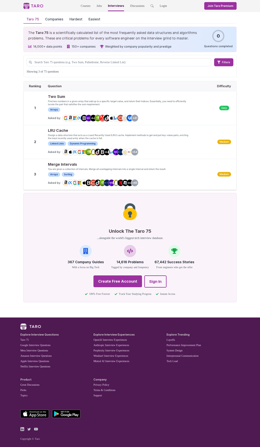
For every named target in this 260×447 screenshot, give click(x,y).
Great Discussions (29, 384)
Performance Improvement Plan (184, 345)
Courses (85, 5)
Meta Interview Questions (34, 350)
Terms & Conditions (104, 390)
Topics (23, 395)
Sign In (155, 281)
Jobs (99, 5)
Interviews (116, 6)
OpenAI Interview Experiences (110, 339)
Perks (23, 390)
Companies (54, 19)
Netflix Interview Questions (35, 366)
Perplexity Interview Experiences (111, 350)
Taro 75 (32, 19)
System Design (175, 350)
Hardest (75, 19)
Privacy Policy (101, 384)
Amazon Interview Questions (36, 355)
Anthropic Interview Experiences (111, 345)
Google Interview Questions (35, 345)
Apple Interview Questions (34, 361)
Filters (226, 62)
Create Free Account (117, 281)
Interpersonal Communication (183, 355)
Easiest (94, 19)
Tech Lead (172, 361)
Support (97, 395)
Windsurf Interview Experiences (110, 355)
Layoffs (171, 339)
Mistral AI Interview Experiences (111, 361)
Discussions (137, 5)
